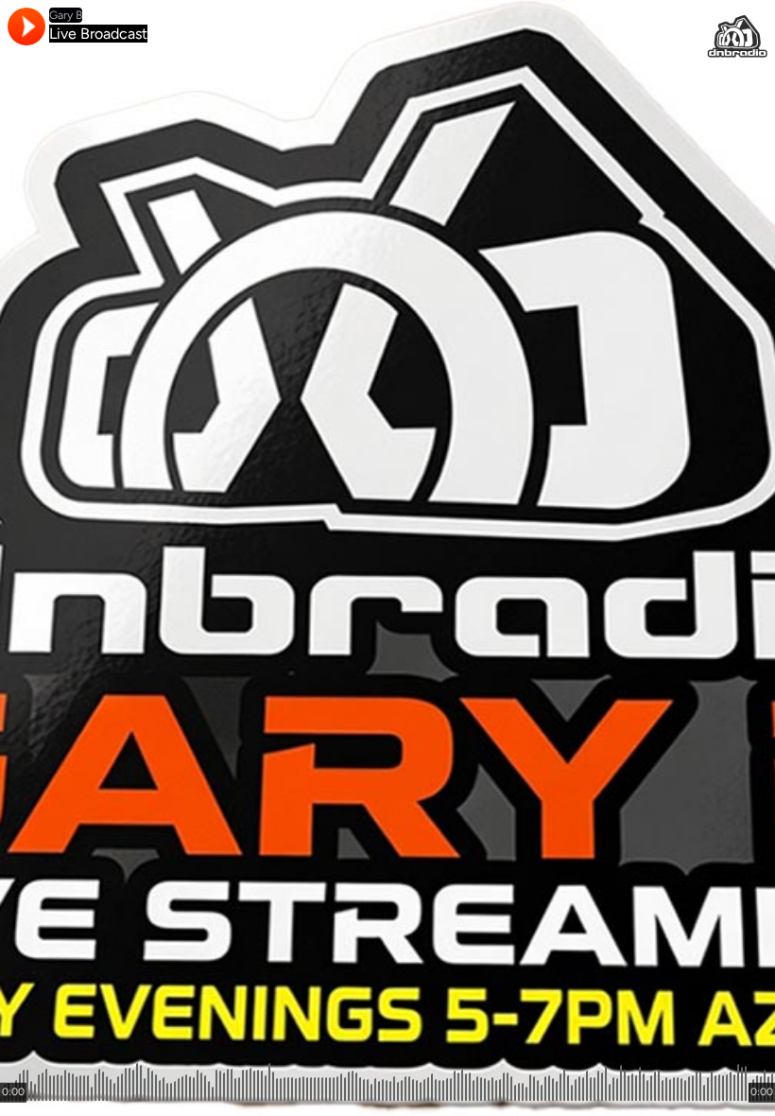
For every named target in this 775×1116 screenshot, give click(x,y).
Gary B (65, 15)
